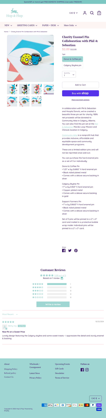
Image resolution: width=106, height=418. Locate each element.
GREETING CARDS (26, 25)
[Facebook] (82, 369)
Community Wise (69, 135)
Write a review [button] (53, 304)
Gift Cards (59, 368)
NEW (7, 25)
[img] (8, 322)
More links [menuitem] (69, 25)
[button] (37, 284)
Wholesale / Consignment (35, 365)
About (7, 364)
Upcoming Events (62, 364)
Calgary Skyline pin (72, 65)
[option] (30, 59)
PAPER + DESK (49, 25)
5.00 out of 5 (60, 275)
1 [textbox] (64, 75)
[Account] (85, 11)
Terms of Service (62, 377)
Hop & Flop (20, 409)
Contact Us (8, 377)
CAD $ (72, 13)
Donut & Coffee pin (72, 59)
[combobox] (69, 74)
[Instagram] (87, 369)
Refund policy (10, 373)
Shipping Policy (10, 369)
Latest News (35, 373)
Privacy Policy (35, 377)
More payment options (80, 100)
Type (63, 54)
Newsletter (59, 373)
